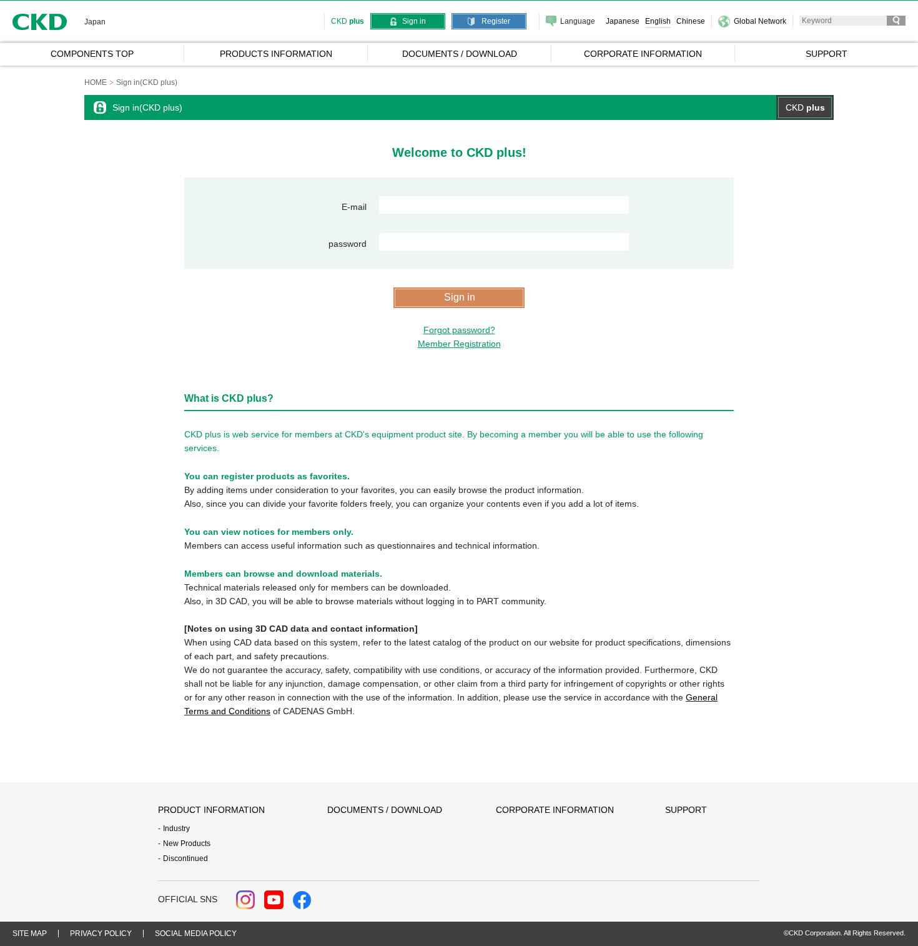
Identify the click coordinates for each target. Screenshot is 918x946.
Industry (176, 828)
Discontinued (185, 858)
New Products (186, 843)
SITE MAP (29, 933)
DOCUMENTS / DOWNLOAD (384, 810)
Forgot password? (459, 330)
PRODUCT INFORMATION (211, 810)
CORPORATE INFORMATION (555, 810)
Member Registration (459, 344)
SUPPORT (686, 810)
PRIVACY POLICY (101, 933)
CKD (39, 21)
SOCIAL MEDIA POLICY (196, 933)
